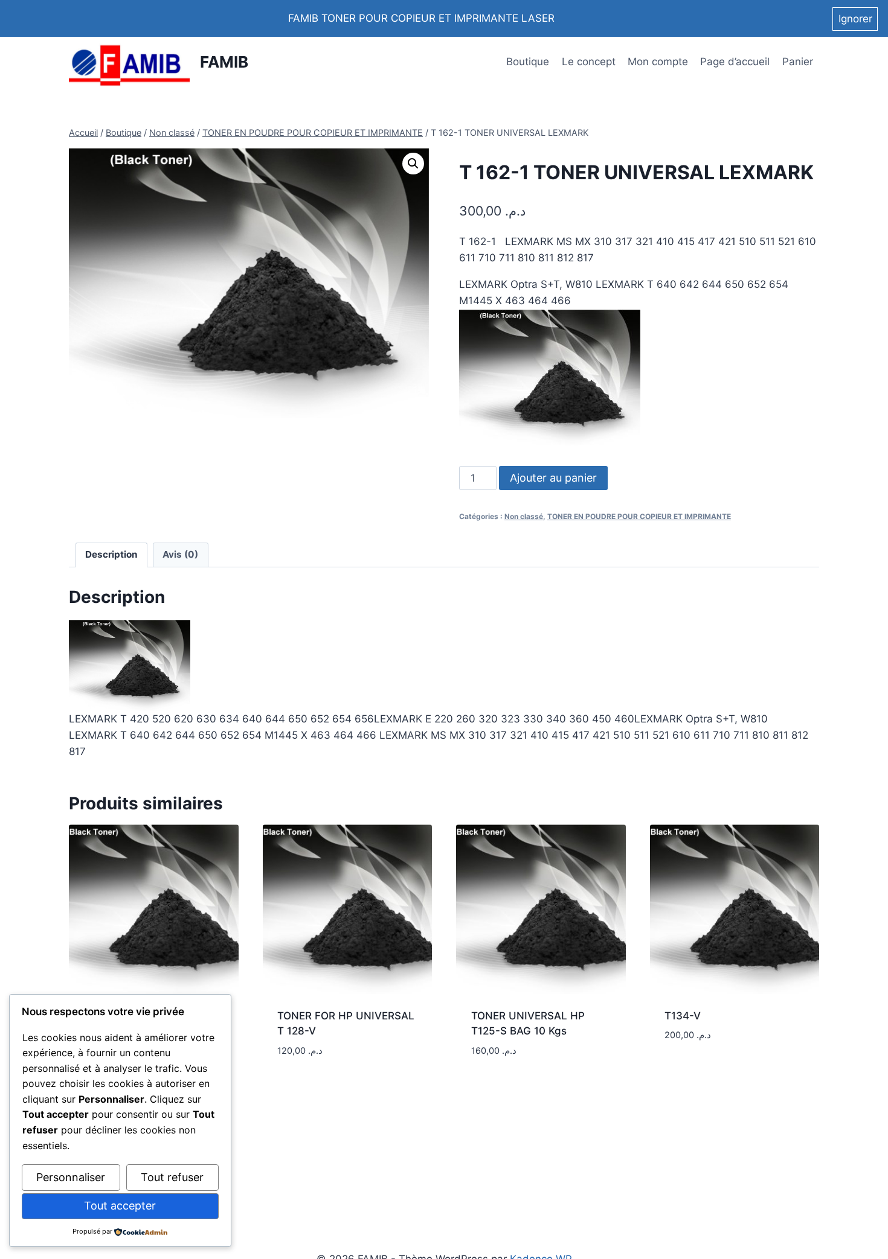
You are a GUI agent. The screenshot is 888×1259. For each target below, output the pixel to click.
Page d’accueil (735, 62)
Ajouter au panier (553, 477)
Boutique (527, 62)
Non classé (523, 516)
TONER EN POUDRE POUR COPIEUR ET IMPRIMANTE (639, 516)
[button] (413, 163)
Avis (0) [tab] (180, 554)
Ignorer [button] (855, 19)
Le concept (589, 62)
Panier (797, 62)
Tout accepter (120, 1205)
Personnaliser (70, 1177)
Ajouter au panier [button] (323, 1086)
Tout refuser (172, 1177)
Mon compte (658, 62)
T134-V (682, 1016)
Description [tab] (111, 554)
